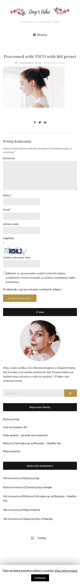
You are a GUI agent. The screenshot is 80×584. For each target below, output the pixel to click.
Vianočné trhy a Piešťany (38, 519)
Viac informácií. (66, 570)
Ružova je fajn (11, 419)
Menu (41, 34)
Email (7, 209)
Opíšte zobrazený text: (17, 257)
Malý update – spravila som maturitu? (25, 435)
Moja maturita (11, 451)
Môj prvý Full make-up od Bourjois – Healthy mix (32, 443)
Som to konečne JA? (15, 427)
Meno (7, 195)
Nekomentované (54, 62)
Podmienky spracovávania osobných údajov (32, 289)
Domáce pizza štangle (39, 487)
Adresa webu (11, 224)
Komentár (9, 158)
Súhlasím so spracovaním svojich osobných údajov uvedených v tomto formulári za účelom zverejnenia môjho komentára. (40, 278)
